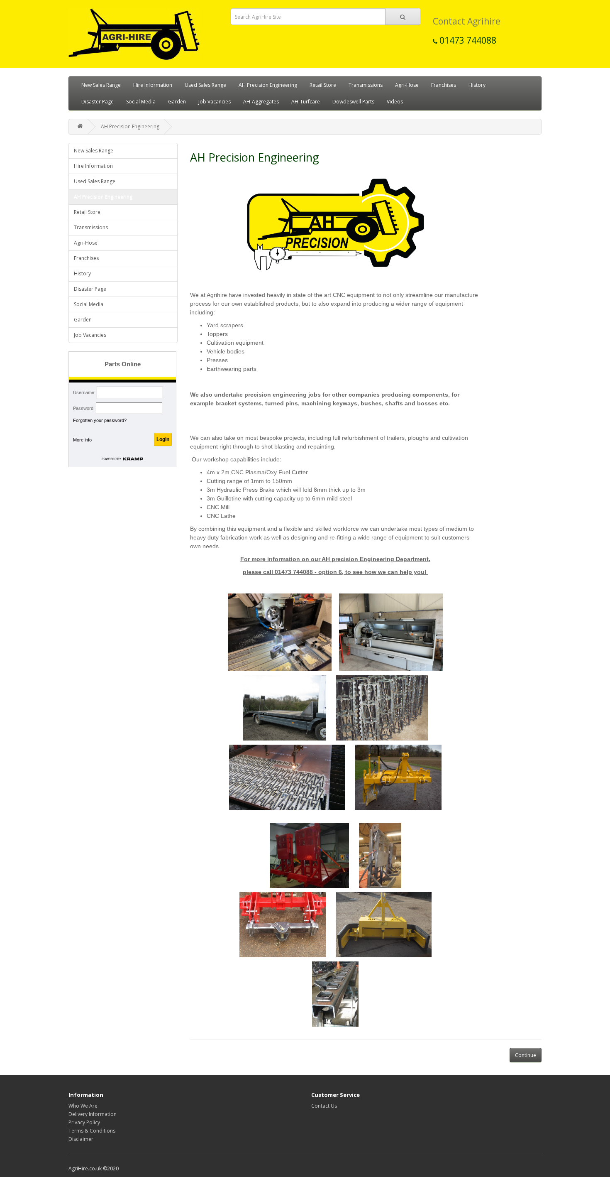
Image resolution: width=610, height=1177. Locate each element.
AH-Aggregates (261, 101)
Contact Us (324, 1105)
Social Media (141, 101)
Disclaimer (80, 1139)
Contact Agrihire (466, 21)
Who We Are (83, 1105)
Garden (177, 101)
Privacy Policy (84, 1122)
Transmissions (366, 84)
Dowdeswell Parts (353, 101)
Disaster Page (97, 101)
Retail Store (323, 84)
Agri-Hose (407, 84)
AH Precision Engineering (268, 84)
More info (82, 439)
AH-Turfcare (305, 101)
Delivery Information (92, 1114)
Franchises (443, 84)
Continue (525, 1055)
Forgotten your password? (100, 420)
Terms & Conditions (91, 1130)
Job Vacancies (214, 101)
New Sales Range (101, 84)
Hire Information (152, 84)
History (477, 84)
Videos (395, 101)
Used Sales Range (205, 84)
